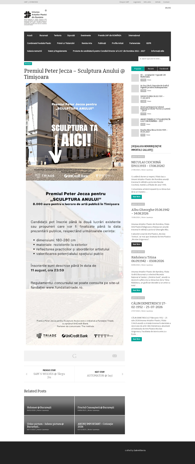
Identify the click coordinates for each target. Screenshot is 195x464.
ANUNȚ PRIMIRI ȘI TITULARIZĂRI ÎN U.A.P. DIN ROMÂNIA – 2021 (155, 120)
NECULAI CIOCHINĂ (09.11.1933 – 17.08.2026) (148, 164)
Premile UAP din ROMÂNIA (108, 36)
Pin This (94, 356)
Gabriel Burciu (140, 450)
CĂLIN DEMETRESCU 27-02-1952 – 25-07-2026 (149, 305)
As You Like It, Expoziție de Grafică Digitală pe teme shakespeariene (154, 87)
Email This (115, 356)
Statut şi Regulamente (57, 51)
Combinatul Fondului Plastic (39, 43)
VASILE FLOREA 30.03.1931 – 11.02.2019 (152, 97)
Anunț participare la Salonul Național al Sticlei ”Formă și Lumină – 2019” (155, 109)
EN (166, 8)
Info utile (146, 2)
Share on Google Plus (74, 356)
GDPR (148, 43)
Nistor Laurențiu (147, 170)
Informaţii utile (157, 51)
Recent (151, 69)
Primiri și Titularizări (64, 44)
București (44, 35)
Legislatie (137, 2)
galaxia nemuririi (138, 156)
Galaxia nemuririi (34, 51)
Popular (137, 69)
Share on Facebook (34, 356)
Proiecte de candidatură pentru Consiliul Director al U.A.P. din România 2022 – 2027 (109, 51)
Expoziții (71, 35)
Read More (136, 197)
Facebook (164, 69)
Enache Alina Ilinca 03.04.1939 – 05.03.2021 (153, 131)
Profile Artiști (117, 43)
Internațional (133, 36)
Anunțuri (28, 63)
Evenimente (84, 36)
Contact (166, 2)
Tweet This (54, 356)
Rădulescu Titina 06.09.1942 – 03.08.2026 (147, 259)
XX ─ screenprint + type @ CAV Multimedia (153, 76)
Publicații (102, 43)
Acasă (28, 36)
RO (169, 8)
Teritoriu (57, 35)
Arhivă (157, 2)
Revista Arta (87, 43)
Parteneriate (134, 43)
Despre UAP (123, 2)
